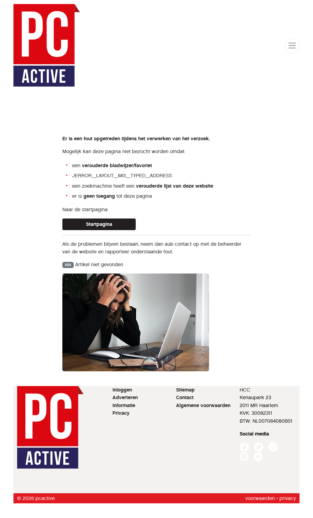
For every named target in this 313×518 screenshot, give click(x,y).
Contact (184, 397)
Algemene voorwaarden (203, 405)
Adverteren (125, 397)
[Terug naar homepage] (46, 45)
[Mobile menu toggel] (292, 45)
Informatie (123, 405)
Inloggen (122, 390)
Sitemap (185, 390)
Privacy (121, 413)
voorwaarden (260, 498)
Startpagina (99, 224)
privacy (287, 498)
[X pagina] (258, 447)
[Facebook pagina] (244, 447)
